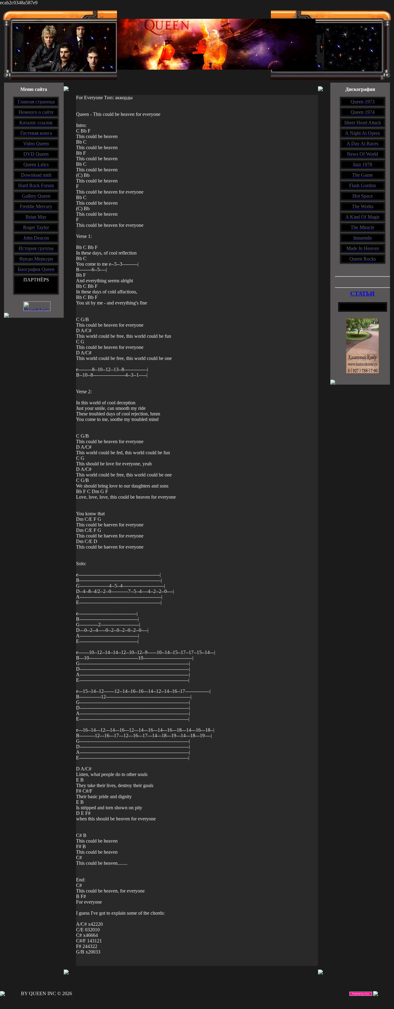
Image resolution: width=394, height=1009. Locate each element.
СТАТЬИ (362, 293)
